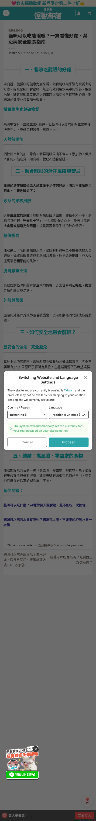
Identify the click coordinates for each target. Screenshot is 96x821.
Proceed (69, 442)
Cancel (27, 442)
